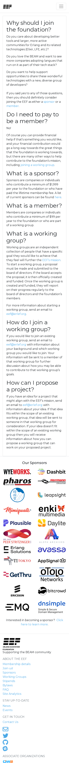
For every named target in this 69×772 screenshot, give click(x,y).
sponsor (49, 101)
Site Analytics (12, 693)
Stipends (9, 681)
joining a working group (37, 165)
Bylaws (8, 685)
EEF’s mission (51, 260)
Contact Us (10, 722)
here (58, 197)
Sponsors (9, 672)
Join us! (8, 668)
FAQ (6, 689)
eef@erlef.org (16, 314)
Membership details (16, 664)
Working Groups (14, 676)
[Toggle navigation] (61, 6)
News (6, 706)
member (12, 106)
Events (7, 710)
